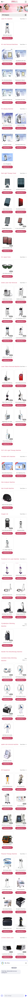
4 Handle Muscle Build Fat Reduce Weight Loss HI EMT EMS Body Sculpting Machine (7, 889)
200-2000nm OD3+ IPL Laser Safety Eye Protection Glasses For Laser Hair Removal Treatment (7, 273)
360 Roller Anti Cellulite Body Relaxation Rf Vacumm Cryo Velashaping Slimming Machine (7, 735)
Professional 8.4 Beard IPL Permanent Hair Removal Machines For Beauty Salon (20, 80)
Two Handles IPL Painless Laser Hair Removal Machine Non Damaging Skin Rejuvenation (20, 99)
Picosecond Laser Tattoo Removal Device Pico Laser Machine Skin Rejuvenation (21, 421)
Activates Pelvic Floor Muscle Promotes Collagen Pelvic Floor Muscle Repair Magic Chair (7, 928)
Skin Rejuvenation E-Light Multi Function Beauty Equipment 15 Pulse (20, 144)
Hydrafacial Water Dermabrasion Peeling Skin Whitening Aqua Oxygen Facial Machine (20, 530)
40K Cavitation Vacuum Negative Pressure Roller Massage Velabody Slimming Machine (21, 696)
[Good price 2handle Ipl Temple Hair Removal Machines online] (7, 93)
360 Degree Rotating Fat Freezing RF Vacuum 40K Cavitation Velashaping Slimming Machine (7, 715)
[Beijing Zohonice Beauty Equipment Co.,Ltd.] (14, 2)
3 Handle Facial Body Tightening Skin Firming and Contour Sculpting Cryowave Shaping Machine (7, 642)
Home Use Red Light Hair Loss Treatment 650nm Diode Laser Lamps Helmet (7, 504)
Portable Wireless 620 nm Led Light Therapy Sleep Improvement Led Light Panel (7, 228)
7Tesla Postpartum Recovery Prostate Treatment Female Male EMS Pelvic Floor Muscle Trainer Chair (21, 889)
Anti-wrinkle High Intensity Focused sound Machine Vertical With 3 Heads (7, 473)
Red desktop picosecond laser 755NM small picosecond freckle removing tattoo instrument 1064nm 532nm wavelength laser (20, 383)
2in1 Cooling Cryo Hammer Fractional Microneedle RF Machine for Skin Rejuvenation (21, 786)
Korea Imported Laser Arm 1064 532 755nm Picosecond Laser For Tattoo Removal (20, 402)
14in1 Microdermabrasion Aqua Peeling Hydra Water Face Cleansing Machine (7, 530)
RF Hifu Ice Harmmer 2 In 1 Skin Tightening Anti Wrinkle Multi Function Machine (7, 825)
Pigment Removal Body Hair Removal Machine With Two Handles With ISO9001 (7, 60)
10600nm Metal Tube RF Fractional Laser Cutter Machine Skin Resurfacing (20, 575)
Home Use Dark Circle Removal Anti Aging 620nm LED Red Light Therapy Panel (7, 209)
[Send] (26, 995)
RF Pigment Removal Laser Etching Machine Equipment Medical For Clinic (7, 575)
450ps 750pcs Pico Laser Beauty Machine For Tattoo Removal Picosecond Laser (7, 402)
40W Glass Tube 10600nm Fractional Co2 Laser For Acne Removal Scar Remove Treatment (7, 614)
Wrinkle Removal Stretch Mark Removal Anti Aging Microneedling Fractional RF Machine (7, 805)
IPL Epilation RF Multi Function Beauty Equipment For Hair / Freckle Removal (7, 125)
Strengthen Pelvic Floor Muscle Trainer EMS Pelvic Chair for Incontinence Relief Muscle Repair (20, 909)
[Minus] (26, 963)
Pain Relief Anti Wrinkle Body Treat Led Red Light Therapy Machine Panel (21, 209)
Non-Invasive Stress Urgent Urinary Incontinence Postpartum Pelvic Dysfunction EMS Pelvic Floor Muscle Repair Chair (7, 870)
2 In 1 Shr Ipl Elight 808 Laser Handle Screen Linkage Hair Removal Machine (7, 338)
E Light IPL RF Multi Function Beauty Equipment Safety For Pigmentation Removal (7, 144)
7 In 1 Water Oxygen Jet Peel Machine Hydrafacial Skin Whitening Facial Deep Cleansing (7, 549)
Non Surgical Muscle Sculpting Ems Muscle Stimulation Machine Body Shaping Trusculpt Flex (7, 844)
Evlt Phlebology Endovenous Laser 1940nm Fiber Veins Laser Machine (20, 954)
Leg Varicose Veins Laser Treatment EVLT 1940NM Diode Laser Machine (7, 954)
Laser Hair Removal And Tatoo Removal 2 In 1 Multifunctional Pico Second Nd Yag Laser (21, 338)
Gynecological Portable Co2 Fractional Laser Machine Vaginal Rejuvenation (20, 594)
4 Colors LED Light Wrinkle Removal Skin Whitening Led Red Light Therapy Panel (20, 228)
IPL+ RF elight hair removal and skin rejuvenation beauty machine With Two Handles (7, 164)
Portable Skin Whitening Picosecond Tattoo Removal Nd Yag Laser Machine (7, 383)
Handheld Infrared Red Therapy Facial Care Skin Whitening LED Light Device (21, 189)
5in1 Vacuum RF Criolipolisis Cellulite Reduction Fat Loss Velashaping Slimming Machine (20, 715)
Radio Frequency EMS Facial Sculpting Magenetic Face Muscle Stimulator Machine (20, 928)
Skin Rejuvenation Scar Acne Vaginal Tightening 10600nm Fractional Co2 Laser (7, 594)
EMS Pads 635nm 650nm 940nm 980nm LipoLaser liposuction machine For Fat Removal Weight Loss (7, 677)
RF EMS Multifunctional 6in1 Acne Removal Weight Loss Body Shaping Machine (7, 786)
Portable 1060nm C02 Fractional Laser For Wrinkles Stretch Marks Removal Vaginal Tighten (21, 614)
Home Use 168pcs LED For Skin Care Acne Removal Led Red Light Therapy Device (7, 247)
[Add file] (2, 995)
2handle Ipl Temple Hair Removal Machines (7, 99)
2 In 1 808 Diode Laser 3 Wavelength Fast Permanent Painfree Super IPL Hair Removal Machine (20, 318)
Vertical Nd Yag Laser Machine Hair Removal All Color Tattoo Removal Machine (7, 35)
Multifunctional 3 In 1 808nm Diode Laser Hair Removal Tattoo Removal (21, 299)
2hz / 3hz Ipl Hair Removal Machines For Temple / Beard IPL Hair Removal (7, 80)
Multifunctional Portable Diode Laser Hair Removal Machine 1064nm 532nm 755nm (7, 299)
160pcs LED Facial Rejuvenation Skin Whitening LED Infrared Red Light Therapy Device (7, 189)
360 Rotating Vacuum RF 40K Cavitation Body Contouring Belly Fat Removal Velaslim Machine (21, 677)
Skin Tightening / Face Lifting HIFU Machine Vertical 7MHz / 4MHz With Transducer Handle (20, 473)
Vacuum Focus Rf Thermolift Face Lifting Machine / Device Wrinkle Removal (21, 805)
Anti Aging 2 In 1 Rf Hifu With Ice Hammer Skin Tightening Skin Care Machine (20, 825)
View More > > (23, 18)
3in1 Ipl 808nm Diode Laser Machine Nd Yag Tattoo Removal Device (7, 318)
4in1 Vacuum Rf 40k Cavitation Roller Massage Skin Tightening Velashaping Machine (7, 696)
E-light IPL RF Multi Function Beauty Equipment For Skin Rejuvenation (21, 125)
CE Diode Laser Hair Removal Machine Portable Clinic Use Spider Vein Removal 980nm (7, 760)
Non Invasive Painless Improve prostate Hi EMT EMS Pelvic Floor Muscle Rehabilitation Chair (7, 909)
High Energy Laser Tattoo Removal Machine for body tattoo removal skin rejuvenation (7, 421)
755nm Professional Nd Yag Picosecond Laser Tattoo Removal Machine (7, 441)
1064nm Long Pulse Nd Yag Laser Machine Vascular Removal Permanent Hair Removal (7, 357)
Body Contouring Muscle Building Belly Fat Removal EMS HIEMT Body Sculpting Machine (20, 870)
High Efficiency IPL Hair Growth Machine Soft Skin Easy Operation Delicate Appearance (20, 60)
